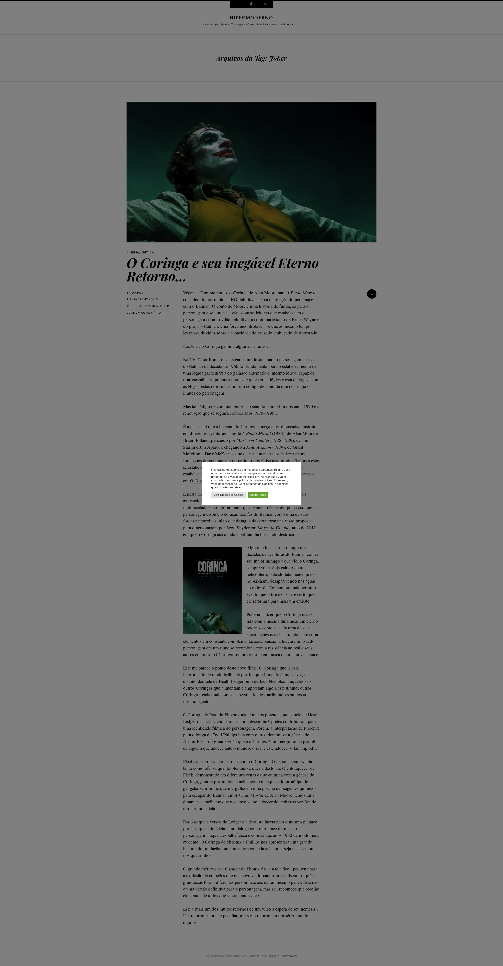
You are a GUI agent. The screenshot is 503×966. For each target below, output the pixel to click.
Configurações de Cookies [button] (228, 494)
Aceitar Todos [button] (258, 494)
